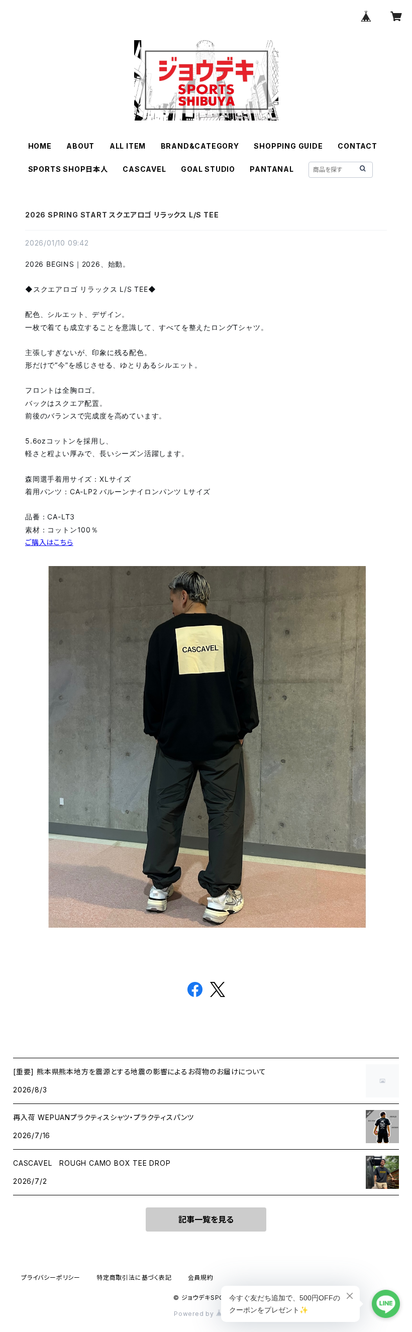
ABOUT (80, 146)
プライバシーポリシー (50, 1277)
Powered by (195, 1313)
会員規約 (201, 1277)
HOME (40, 146)
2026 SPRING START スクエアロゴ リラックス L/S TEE (122, 214)
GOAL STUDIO (208, 169)
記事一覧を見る (206, 1219)
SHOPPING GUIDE (288, 146)
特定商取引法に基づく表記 (134, 1277)
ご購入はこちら (49, 542)
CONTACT (357, 146)
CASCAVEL (144, 169)
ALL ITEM (128, 146)
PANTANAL (271, 169)
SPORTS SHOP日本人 (68, 169)
